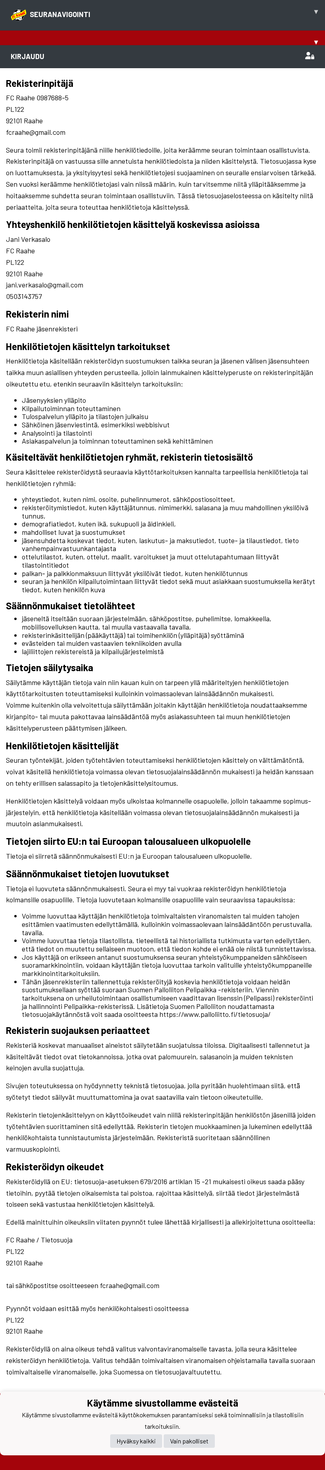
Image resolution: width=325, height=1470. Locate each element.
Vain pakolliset (189, 1441)
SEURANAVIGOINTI (174, 13)
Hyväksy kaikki (136, 1441)
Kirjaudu (27, 56)
